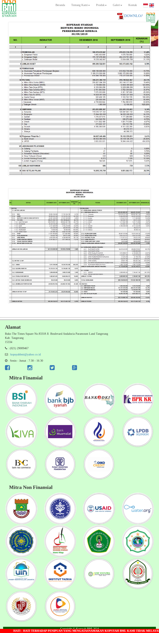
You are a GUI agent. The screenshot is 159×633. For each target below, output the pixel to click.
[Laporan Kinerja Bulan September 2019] (79, 99)
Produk (100, 5)
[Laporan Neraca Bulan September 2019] (79, 245)
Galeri (116, 5)
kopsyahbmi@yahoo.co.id (25, 354)
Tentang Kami (79, 5)
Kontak (132, 5)
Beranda (60, 5)
